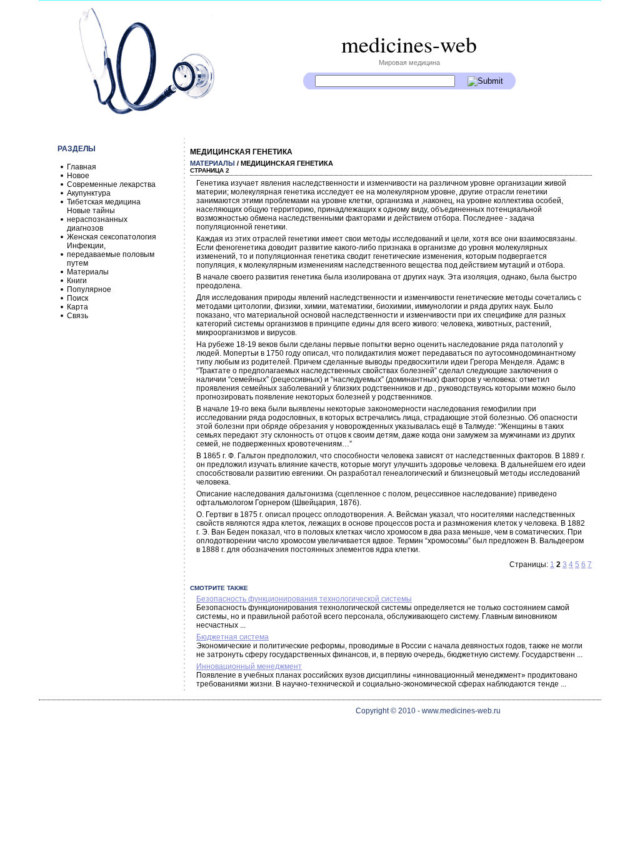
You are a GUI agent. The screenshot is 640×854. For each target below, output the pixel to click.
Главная (81, 167)
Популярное (89, 289)
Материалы (88, 272)
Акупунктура (89, 193)
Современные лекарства (111, 184)
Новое (78, 175)
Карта (77, 307)
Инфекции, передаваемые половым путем (110, 254)
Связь (77, 315)
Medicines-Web (409, 44)
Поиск (77, 298)
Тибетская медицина (104, 202)
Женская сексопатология (111, 237)
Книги (77, 280)
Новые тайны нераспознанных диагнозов (97, 219)
